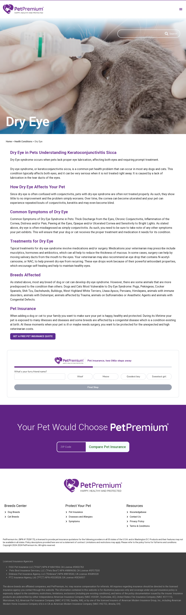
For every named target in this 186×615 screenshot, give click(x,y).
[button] (180, 9)
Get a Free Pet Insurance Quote (33, 336)
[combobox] (139, 34)
